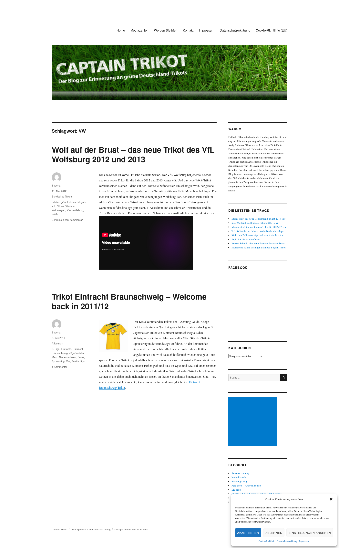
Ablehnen (273, 533)
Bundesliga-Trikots (62, 196)
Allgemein (57, 343)
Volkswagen (58, 210)
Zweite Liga (78, 361)
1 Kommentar (59, 367)
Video (60, 206)
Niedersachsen (67, 357)
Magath (81, 202)
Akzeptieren (248, 533)
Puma (80, 357)
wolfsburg (77, 210)
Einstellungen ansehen (310, 533)
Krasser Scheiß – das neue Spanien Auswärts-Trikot (258, 243)
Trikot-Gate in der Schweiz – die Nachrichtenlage (257, 231)
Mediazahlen (139, 30)
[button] (331, 499)
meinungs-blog (239, 481)
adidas (55, 202)
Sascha (56, 185)
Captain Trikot (59, 529)
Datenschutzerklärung (287, 541)
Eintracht (66, 349)
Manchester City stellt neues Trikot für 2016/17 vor (258, 227)
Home (121, 30)
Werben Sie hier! (165, 30)
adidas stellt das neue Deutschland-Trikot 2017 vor (258, 218)
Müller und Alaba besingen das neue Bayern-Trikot (258, 247)
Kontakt (188, 30)
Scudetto (236, 489)
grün (63, 202)
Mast (54, 357)
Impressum (304, 541)
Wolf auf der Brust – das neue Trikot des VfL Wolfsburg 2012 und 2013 (133, 154)
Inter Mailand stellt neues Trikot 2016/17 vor (255, 223)
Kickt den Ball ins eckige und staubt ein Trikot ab (257, 235)
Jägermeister (76, 353)
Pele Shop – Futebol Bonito (246, 485)
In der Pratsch (238, 477)
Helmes (71, 202)
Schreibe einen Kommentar (67, 220)
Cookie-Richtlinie (267, 541)
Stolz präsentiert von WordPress (131, 529)
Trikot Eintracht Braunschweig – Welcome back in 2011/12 (129, 301)
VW (69, 210)
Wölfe (55, 214)
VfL (54, 206)
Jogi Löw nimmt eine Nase (245, 239)
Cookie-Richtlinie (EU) (271, 30)
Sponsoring (58, 361)
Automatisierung (240, 473)
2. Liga (55, 349)
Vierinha (70, 206)
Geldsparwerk (79, 529)
